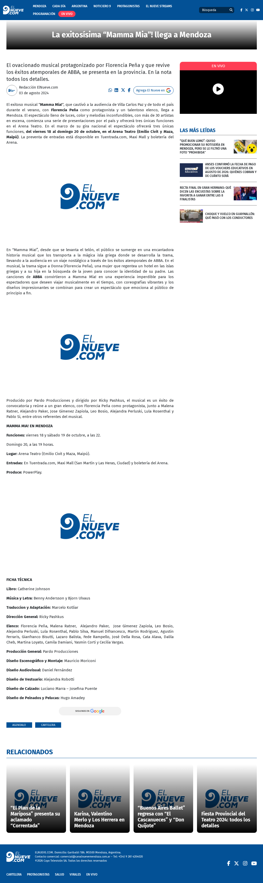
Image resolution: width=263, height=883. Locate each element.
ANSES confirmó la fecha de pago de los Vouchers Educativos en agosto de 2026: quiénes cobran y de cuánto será (231, 170)
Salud (59, 874)
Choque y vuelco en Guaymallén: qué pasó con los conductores (230, 216)
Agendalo (19, 725)
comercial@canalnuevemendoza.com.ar (85, 856)
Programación (44, 14)
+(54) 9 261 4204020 (130, 856)
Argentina (79, 6)
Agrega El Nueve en (150, 90)
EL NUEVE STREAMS (159, 6)
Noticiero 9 (102, 6)
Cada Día (58, 6)
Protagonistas (128, 6)
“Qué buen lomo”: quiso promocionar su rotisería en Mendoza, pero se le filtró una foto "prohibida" (203, 146)
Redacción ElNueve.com (38, 87)
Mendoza (39, 6)
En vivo (66, 14)
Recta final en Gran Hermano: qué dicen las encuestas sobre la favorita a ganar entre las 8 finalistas (205, 193)
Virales (75, 874)
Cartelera (48, 725)
